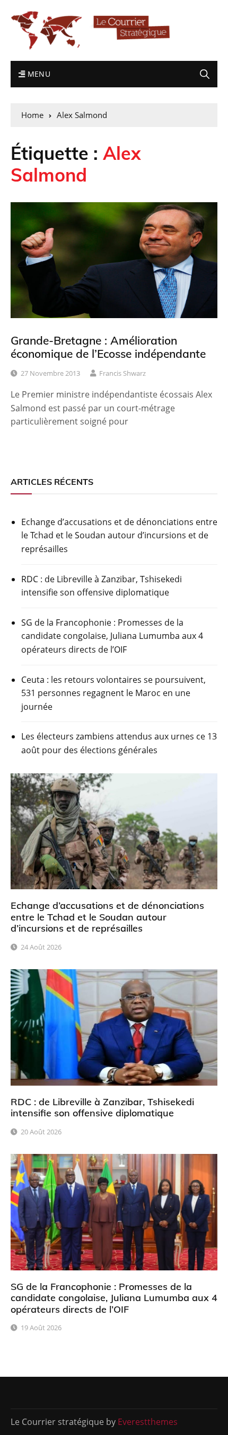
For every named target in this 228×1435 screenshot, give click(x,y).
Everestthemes (148, 1422)
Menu (37, 74)
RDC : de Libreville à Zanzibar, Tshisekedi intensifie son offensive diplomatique (101, 586)
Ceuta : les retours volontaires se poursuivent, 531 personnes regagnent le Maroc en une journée (113, 693)
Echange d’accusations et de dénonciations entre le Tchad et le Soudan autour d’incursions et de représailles (119, 535)
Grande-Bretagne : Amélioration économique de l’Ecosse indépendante (108, 346)
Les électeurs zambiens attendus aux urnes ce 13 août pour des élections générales (119, 743)
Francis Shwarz (122, 373)
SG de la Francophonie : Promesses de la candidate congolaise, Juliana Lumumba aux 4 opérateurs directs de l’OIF (112, 636)
